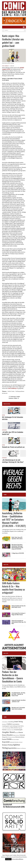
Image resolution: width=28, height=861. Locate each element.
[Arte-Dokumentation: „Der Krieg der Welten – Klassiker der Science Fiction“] (6, 695)
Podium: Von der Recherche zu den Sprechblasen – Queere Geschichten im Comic (12, 676)
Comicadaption (15, 724)
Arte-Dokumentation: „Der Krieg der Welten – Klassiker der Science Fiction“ (18, 694)
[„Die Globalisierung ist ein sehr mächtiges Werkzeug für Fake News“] (14, 456)
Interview (4, 429)
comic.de (6, 65)
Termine (5, 494)
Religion (17, 739)
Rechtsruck (4, 393)
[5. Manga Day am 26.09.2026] (6, 556)
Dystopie (8, 727)
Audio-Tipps (5, 564)
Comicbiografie (5, 726)
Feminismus (9, 729)
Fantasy (4, 729)
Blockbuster (4, 724)
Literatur (22, 735)
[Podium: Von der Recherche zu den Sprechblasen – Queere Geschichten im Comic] (14, 669)
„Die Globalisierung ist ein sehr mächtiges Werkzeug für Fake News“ (13, 461)
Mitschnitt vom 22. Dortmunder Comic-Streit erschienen (18, 708)
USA (21, 748)
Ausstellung (11, 721)
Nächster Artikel (13, 398)
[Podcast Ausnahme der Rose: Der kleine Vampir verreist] (6, 608)
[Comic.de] (14, 8)
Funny (12, 729)
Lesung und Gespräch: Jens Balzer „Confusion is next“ (19, 700)
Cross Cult (20, 726)
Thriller (18, 748)
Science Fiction (7, 745)
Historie (16, 732)
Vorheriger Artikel (15, 396)
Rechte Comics (11, 391)
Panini (4, 739)
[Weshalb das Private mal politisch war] (14, 443)
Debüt (6, 727)
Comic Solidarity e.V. (13, 388)
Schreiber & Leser (18, 742)
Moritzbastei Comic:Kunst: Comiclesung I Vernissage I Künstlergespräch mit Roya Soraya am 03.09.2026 (17, 547)
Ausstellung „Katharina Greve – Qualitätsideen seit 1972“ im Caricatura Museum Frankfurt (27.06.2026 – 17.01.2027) (14, 519)
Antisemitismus (5, 721)
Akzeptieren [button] (8, 859)
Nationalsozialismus (19, 737)
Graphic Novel (8, 732)
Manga (3, 737)
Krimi (14, 735)
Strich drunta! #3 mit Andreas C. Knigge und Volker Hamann (18, 613)
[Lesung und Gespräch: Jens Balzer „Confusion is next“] (6, 703)
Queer (15, 739)
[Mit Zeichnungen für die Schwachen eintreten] (14, 413)
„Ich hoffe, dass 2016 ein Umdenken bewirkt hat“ (12, 433)
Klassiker (10, 735)
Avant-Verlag (18, 722)
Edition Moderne (14, 727)
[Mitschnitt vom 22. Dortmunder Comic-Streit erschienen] (6, 710)
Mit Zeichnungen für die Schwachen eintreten (12, 418)
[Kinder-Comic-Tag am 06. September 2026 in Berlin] (6, 540)
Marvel (7, 737)
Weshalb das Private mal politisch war (13, 447)
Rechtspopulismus (20, 391)
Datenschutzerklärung (17, 859)
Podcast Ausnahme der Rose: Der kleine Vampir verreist (19, 606)
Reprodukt (6, 742)
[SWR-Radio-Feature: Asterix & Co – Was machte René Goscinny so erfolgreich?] (14, 580)
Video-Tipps (5, 653)
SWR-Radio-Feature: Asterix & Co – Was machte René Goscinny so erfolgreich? (13, 587)
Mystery (10, 737)
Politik (9, 739)
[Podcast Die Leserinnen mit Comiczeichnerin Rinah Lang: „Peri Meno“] (6, 623)
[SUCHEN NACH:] (14, 30)
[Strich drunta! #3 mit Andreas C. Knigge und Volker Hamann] (6, 616)
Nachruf (13, 737)
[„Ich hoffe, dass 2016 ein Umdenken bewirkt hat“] (14, 428)
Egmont (20, 727)
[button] (14, 20)
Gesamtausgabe (18, 729)
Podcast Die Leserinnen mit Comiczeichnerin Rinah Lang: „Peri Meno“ (19, 622)
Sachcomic (12, 742)
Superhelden (12, 748)
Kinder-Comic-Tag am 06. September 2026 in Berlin (17, 537)
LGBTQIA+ (17, 735)
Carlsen (9, 724)
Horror (21, 732)
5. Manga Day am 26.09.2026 (18, 553)
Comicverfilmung (13, 726)
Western (24, 748)
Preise (13, 739)
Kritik (3, 415)
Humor (4, 735)
